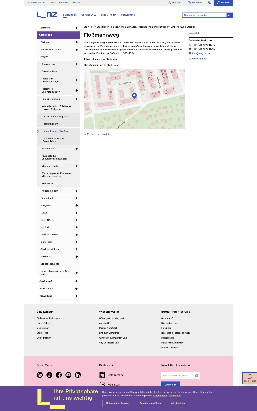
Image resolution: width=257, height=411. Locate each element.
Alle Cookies (178, 403)
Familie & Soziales (50, 49)
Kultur (43, 213)
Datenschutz (160, 395)
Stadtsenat (42, 333)
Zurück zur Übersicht (99, 134)
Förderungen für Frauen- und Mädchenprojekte (57, 174)
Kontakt (77, 3)
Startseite (45, 28)
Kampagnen (48, 64)
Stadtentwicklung (50, 249)
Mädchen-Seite (50, 166)
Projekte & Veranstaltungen (51, 90)
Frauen (44, 57)
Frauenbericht (50, 124)
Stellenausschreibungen (48, 318)
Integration (46, 205)
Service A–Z (167, 318)
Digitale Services (169, 323)
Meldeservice (167, 338)
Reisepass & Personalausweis (175, 333)
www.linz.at (199, 59)
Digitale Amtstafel (108, 328)
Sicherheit (46, 242)
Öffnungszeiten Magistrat (111, 318)
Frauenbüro (48, 148)
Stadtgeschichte (49, 264)
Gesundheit (46, 198)
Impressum (175, 395)
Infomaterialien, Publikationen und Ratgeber (57, 107)
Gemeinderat (43, 328)
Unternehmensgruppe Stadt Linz (56, 272)
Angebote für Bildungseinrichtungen (54, 157)
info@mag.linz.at (201, 53)
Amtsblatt (104, 323)
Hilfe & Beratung (51, 99)
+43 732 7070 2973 (203, 45)
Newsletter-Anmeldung (175, 365)
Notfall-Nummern (169, 348)
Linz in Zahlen (43, 323)
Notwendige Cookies (117, 403)
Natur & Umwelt (49, 234)
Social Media (45, 365)
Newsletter (48, 183)
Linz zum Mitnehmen (109, 333)
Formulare (166, 328)
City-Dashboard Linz (109, 343)
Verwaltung (128, 15)
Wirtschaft (46, 256)
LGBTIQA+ (46, 220)
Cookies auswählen (150, 403)
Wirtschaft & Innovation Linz (113, 338)
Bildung (44, 42)
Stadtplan (64, 3)
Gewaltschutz (49, 71)
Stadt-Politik (108, 15)
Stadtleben (70, 15)
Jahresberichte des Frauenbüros (53, 140)
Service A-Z (88, 15)
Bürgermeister (44, 338)
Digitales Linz (107, 365)
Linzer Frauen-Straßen (61, 131)
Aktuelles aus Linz (37, 3)
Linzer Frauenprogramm (56, 116)
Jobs (52, 3)
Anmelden (170, 385)
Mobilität (45, 227)
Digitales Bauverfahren (172, 343)
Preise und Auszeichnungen (51, 80)
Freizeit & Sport (49, 191)
